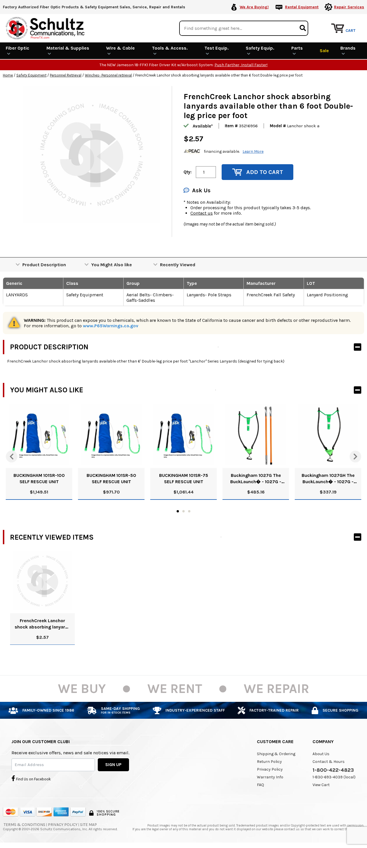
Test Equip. (216, 48)
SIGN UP (113, 764)
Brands (348, 48)
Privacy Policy (270, 769)
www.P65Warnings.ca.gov (110, 325)
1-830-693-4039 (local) (334, 777)
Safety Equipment (31, 75)
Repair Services (349, 7)
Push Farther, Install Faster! (241, 64)
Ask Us (201, 190)
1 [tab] (178, 511)
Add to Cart (264, 172)
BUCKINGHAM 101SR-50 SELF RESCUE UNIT (111, 478)
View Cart (321, 784)
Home (8, 75)
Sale (324, 50)
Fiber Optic (17, 48)
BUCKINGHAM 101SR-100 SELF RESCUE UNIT (39, 478)
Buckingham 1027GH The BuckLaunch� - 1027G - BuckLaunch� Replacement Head (328, 479)
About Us (321, 753)
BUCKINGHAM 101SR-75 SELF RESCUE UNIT (183, 478)
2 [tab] (183, 511)
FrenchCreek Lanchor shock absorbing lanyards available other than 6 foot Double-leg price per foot (43, 624)
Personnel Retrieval (65, 75)
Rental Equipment (302, 7)
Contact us (201, 213)
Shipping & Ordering (276, 753)
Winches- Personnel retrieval (108, 75)
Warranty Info (270, 777)
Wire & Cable (120, 48)
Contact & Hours (329, 761)
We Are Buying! (254, 7)
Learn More (253, 151)
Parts (297, 48)
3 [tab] (189, 511)
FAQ (260, 784)
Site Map (88, 824)
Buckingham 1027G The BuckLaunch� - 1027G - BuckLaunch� (255, 479)
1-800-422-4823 (333, 770)
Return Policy (269, 761)
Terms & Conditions (24, 824)
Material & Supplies (67, 48)
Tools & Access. (170, 48)
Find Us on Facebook (33, 779)
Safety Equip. (260, 48)
